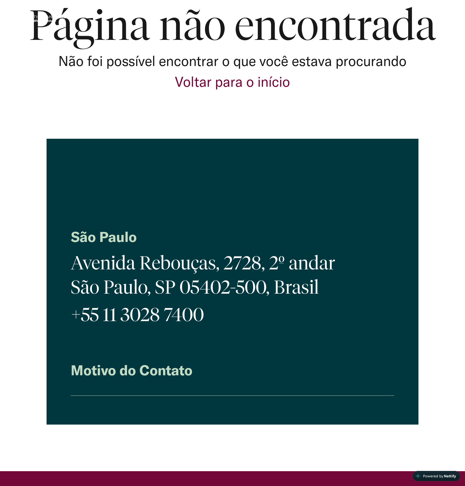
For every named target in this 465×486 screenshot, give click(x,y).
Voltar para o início (232, 81)
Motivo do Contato (131, 370)
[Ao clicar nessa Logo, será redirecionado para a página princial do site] (45, 20)
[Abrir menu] (446, 19)
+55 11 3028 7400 (137, 314)
